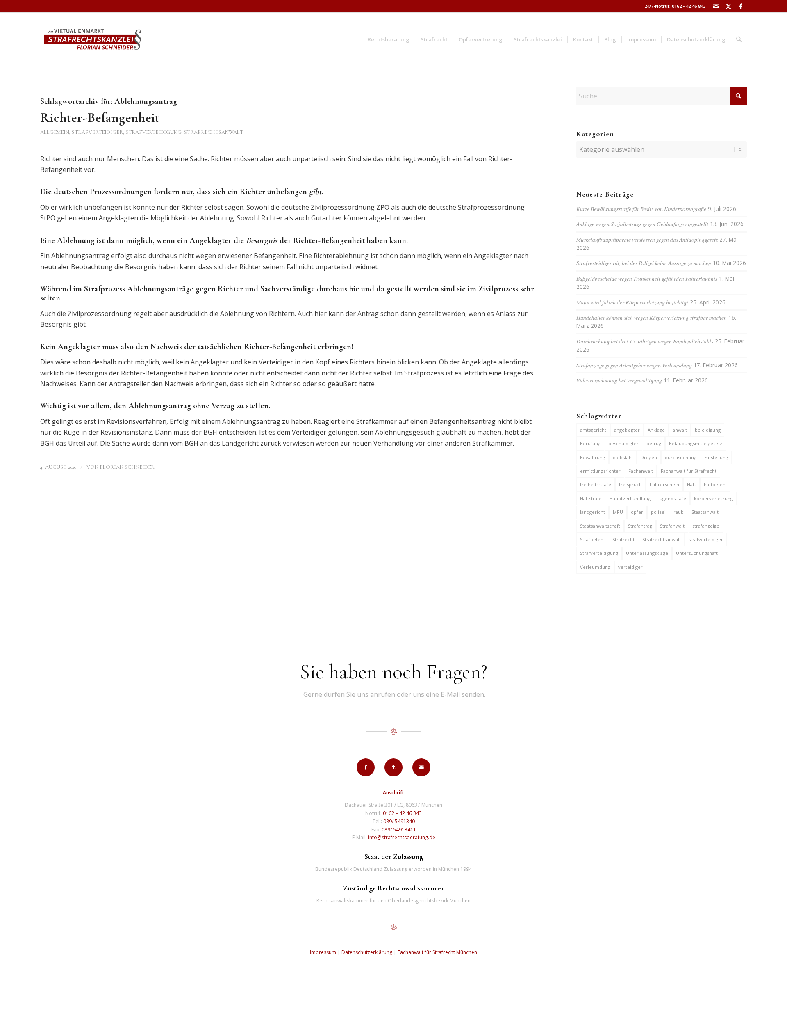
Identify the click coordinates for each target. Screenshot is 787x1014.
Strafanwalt (672, 526)
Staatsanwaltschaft (600, 526)
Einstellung (716, 457)
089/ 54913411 (399, 829)
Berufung (590, 443)
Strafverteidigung (599, 553)
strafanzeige (705, 526)
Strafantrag (640, 526)
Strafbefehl (592, 539)
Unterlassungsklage (647, 553)
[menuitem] (388, 39)
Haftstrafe (591, 498)
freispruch (630, 484)
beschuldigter (623, 443)
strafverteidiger (706, 539)
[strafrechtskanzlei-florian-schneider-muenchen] (93, 39)
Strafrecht (623, 539)
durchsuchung (680, 457)
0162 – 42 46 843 (402, 813)
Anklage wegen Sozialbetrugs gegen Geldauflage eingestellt (642, 224)
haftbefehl (715, 484)
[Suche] (739, 39)
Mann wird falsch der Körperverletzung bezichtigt (632, 302)
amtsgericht (593, 430)
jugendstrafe (672, 498)
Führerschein (664, 484)
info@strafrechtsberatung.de (401, 837)
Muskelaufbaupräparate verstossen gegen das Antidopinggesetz (647, 239)
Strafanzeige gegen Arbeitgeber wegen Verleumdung (634, 365)
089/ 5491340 (399, 821)
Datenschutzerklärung (366, 952)
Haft (691, 484)
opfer (637, 512)
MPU (618, 512)
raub (678, 512)
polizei (658, 512)
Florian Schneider (127, 467)
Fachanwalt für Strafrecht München (437, 952)
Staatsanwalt (705, 512)
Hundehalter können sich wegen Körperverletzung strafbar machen (651, 317)
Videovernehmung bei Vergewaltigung (619, 380)
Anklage (656, 430)
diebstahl (623, 457)
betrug (653, 443)
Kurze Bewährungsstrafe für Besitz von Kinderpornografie (641, 209)
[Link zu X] (728, 6)
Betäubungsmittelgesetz (695, 443)
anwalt (680, 430)
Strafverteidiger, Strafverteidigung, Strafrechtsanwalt (157, 132)
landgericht (592, 512)
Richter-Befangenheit (99, 118)
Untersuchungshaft (697, 553)
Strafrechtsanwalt (661, 539)
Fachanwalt (640, 471)
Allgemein (54, 132)
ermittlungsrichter (600, 471)
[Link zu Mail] (716, 6)
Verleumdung (595, 567)
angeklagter (627, 430)
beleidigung (708, 430)
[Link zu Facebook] (741, 6)
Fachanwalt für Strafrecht (688, 471)
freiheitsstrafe (595, 484)
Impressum (323, 952)
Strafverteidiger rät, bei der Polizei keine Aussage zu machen (643, 263)
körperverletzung (713, 498)
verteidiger (630, 567)
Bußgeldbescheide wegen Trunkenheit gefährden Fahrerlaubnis (646, 278)
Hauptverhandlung (630, 498)
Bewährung (592, 457)
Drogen (649, 457)
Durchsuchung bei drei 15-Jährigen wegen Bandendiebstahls (644, 341)
